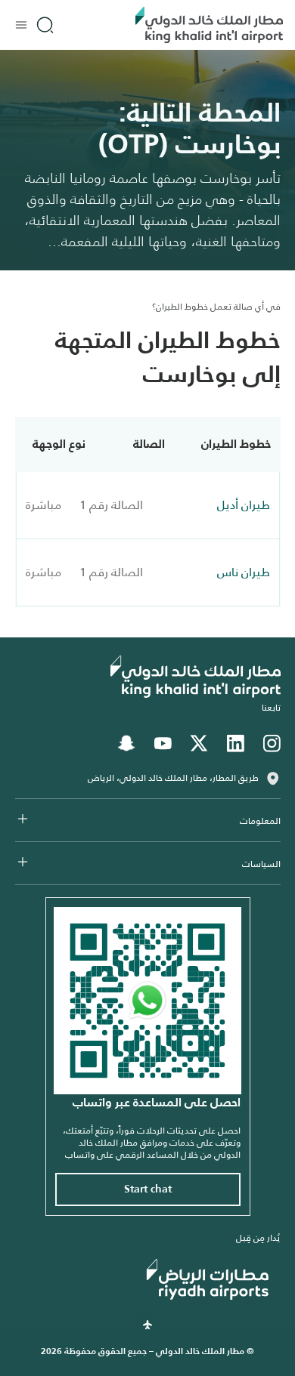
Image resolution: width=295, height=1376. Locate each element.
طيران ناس (243, 572)
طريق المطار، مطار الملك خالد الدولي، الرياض (173, 778)
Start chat (148, 1189)
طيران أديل (243, 504)
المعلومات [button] (260, 820)
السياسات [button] (261, 864)
